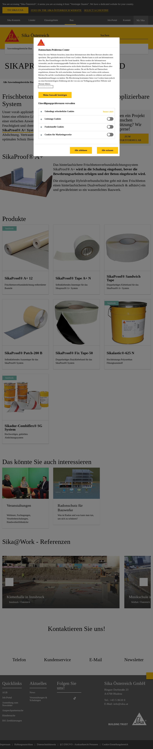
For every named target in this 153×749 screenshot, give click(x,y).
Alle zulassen (107, 150)
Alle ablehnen (81, 150)
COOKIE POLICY (45, 87)
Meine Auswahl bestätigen (55, 95)
